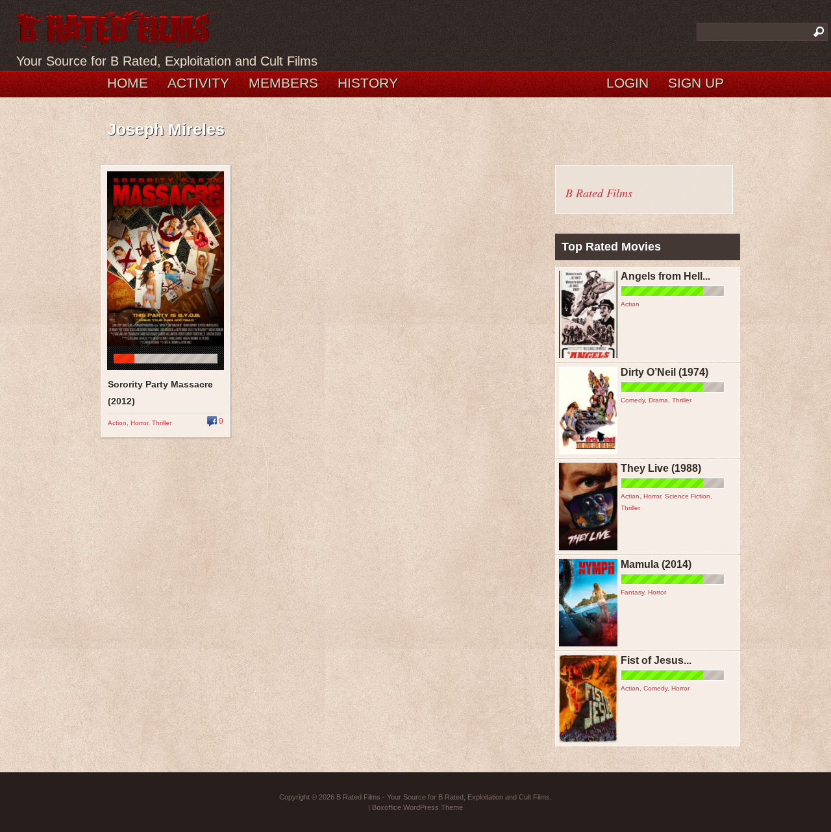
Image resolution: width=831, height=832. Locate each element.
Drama (658, 400)
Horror (139, 422)
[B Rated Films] (115, 41)
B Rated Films (598, 193)
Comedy (633, 400)
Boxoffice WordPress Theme (417, 807)
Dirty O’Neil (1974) (664, 372)
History (368, 82)
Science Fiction (687, 496)
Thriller (161, 422)
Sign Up (696, 82)
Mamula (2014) (656, 564)
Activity (198, 82)
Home (127, 82)
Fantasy (632, 592)
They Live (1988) (661, 468)
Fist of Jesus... (656, 660)
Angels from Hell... (665, 276)
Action (117, 422)
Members (283, 82)
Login (627, 82)
